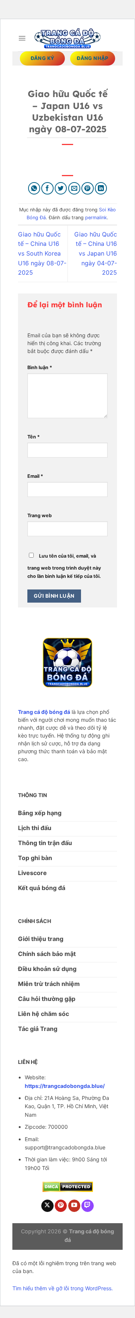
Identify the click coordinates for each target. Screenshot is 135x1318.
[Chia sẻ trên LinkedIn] (101, 188)
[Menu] (22, 38)
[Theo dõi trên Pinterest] (61, 1206)
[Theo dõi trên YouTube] (74, 1206)
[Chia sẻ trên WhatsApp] (34, 188)
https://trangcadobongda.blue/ (65, 1086)
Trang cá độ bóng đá (44, 712)
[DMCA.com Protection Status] (67, 1186)
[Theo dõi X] (47, 1206)
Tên (33, 437)
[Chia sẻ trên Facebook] (47, 188)
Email (35, 476)
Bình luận (39, 367)
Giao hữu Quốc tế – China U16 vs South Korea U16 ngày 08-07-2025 (42, 253)
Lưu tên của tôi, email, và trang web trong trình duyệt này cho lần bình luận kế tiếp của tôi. (64, 566)
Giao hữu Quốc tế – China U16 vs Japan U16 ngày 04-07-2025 (95, 253)
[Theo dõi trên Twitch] (87, 1206)
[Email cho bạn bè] (74, 188)
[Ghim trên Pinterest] (87, 188)
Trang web (39, 515)
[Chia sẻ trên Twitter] (61, 188)
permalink (96, 217)
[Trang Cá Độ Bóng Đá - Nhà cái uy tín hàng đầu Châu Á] (67, 38)
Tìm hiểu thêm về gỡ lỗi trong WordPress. (62, 1288)
